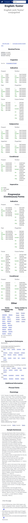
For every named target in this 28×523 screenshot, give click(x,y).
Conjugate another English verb (13, 44)
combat (17, 375)
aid (4, 368)
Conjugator (7, 1)
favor (4, 354)
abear (3, 317)
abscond (4, 327)
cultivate (23, 352)
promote (19, 349)
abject (3, 319)
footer (17, 315)
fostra (14, 425)
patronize (20, 354)
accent (4, 333)
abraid (3, 323)
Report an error (5, 519)
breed (4, 358)
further (14, 354)
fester (17, 313)
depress (5, 378)
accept (9, 333)
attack (22, 375)
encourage (16, 352)
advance (5, 352)
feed (4, 349)
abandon (4, 315)
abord (9, 319)
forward (9, 354)
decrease (11, 378)
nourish (9, 358)
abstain (10, 329)
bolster (18, 319)
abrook (4, 325)
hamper (5, 375)
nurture (13, 349)
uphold (4, 371)
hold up (19, 368)
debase (22, 378)
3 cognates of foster (11, 63)
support (23, 358)
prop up (5, 370)
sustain (5, 360)
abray (9, 323)
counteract (11, 375)
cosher (23, 321)
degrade (17, 378)
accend (10, 331)
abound (9, 321)
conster (23, 319)
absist (10, 327)
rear (19, 358)
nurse (14, 358)
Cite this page (5, 43)
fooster (23, 313)
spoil (21, 370)
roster (22, 317)
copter (17, 321)
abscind (10, 325)
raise (24, 349)
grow (8, 349)
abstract (4, 331)
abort (3, 321)
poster (17, 317)
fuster (22, 315)
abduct (10, 315)
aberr (8, 317)
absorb (4, 329)
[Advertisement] (14, 28)
